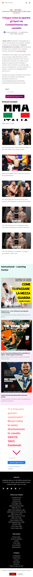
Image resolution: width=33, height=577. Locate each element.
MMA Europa (14, 514)
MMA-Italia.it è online (8, 123)
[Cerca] (26, 2)
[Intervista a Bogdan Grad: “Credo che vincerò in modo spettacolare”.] (16, 163)
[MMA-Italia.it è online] (16, 113)
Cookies (16, 541)
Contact (16, 560)
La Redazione (16, 556)
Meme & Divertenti (14, 506)
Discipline (20, 33)
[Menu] (30, 2)
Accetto (13, 574)
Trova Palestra (16, 545)
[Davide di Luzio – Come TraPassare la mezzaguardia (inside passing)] (16, 293)
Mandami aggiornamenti (16, 462)
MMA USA (14, 518)
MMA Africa (15, 508)
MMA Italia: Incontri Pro (15, 516)
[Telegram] (19, 488)
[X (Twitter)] (7, 488)
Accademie (15, 498)
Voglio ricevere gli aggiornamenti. (15, 96)
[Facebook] (3, 488)
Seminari (14, 524)
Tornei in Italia (15, 528)
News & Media (14, 33)
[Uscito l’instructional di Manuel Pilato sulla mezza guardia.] (16, 377)
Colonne (15, 500)
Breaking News (16, 547)
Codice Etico (16, 558)
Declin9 (20, 574)
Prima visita (16, 543)
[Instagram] (11, 488)
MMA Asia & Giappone (14, 510)
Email (7, 89)
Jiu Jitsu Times (21, 51)
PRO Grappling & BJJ (15, 522)
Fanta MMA (15, 504)
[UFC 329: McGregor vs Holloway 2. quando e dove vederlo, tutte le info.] (16, 241)
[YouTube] (15, 488)
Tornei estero (15, 526)
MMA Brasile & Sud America (15, 512)
